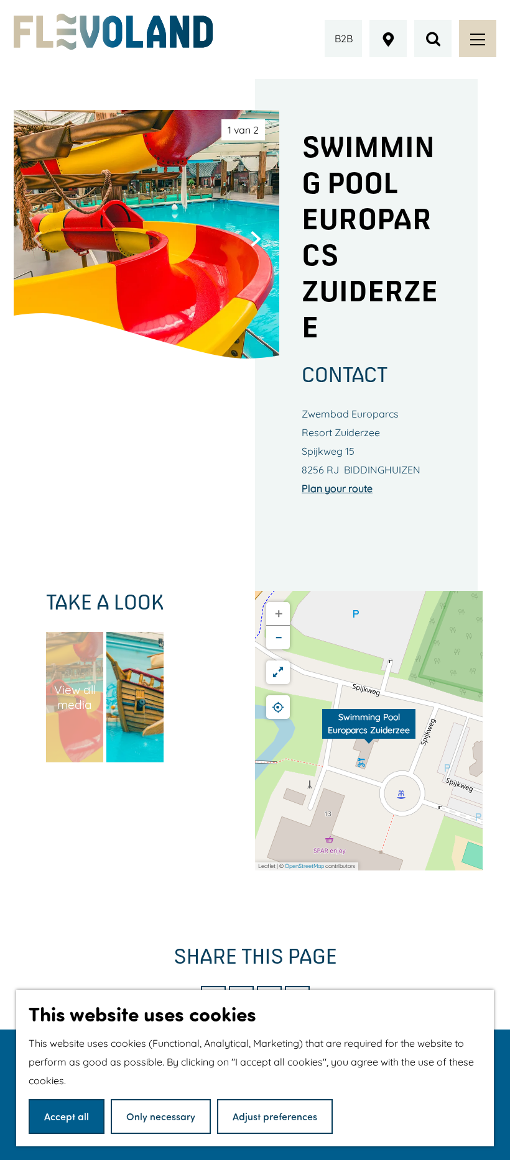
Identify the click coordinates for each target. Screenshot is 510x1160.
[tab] (243, 129)
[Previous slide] (37, 238)
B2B (344, 38)
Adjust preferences (275, 1116)
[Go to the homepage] (113, 32)
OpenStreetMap (304, 865)
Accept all (66, 1116)
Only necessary (160, 1116)
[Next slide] (255, 238)
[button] (368, 730)
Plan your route (337, 488)
